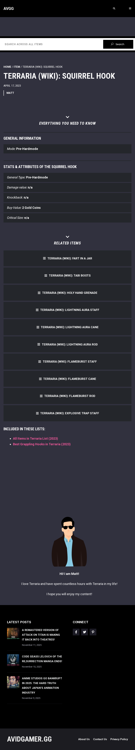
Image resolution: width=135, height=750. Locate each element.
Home (7, 66)
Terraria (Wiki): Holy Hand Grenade (69, 292)
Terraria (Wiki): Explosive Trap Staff (69, 413)
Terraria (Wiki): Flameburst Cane (69, 379)
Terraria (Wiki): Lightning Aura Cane (70, 327)
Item (17, 66)
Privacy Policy (119, 739)
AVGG (9, 8)
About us (84, 739)
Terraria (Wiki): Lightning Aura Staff (69, 310)
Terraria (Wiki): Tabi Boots (70, 275)
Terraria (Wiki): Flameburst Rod (69, 396)
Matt (10, 93)
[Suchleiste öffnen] (114, 8)
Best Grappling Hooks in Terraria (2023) (42, 444)
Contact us (100, 739)
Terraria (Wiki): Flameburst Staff (70, 361)
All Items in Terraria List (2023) (35, 438)
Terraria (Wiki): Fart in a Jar (69, 258)
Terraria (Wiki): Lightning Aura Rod (70, 344)
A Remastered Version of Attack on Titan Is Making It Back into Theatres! (41, 634)
